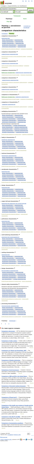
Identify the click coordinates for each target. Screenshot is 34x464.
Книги (25, 18)
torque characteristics (7, 127)
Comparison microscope (8, 331)
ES (29, 1)
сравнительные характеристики (10, 54)
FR (31, 1)
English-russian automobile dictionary (10, 91)
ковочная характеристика (21, 130)
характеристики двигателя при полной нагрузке (14, 203)
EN (23, 1)
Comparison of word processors (10, 370)
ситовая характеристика (19, 125)
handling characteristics (8, 43)
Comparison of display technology (11, 360)
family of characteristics (21, 150)
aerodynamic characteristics (9, 45)
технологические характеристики (10, 306)
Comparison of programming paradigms (12, 423)
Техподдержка (10, 434)
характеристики (6, 38)
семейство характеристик (20, 128)
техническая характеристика (9, 155)
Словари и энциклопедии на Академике (13, 6)
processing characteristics (27, 316)
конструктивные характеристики (10, 270)
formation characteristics (8, 132)
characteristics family (7, 128)
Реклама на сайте (17, 434)
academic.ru (6, 2)
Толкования (17, 16)
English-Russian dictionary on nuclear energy (11, 134)
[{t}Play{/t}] (17, 35)
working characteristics (7, 41)
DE (26, 1)
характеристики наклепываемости (10, 237)
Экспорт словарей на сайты (6, 439)
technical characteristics (21, 166)
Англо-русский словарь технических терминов (12, 65)
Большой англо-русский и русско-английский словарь (14, 56)
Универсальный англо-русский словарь (10, 74)
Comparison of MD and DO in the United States (14, 376)
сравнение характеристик (22, 97)
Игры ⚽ (9, 21)
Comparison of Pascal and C (9, 397)
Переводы (9, 18)
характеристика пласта (22, 132)
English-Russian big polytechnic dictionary (11, 49)
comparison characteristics (26, 49)
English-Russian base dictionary (9, 150)
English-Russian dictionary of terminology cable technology (14, 82)
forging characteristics (7, 130)
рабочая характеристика (21, 127)
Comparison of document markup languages (14, 386)
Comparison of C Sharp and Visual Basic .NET (14, 350)
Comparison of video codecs (9, 340)
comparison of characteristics (26, 99)
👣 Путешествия (3, 437)
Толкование (5, 33)
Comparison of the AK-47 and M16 (11, 416)
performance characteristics (9, 46)
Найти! (30, 10)
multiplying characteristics (27, 134)
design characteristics (7, 40)
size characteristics (7, 125)
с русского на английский (26, 26)
